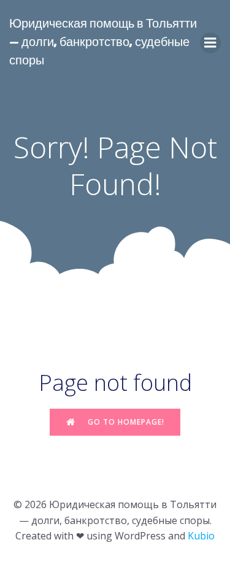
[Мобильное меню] (210, 43)
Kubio (201, 535)
